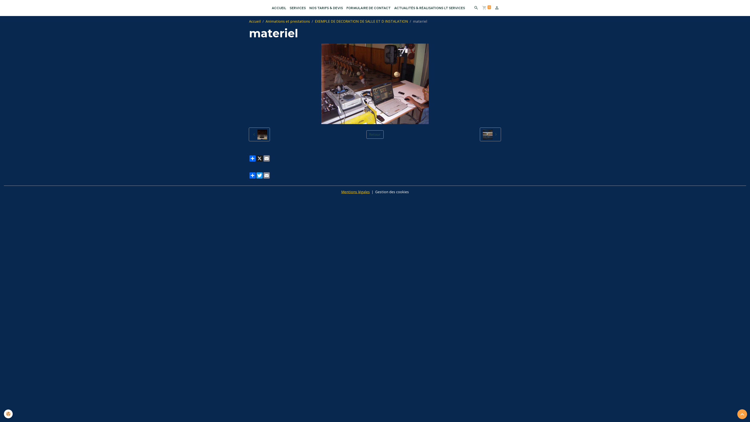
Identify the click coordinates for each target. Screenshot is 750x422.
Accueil (279, 8)
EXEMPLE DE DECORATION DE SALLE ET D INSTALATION (361, 21)
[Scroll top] (742, 414)
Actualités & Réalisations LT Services (429, 8)
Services (298, 8)
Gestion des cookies (392, 192)
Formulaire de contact (368, 8)
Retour (375, 134)
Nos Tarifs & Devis (326, 8)
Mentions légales (355, 192)
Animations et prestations (288, 21)
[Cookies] (8, 413)
